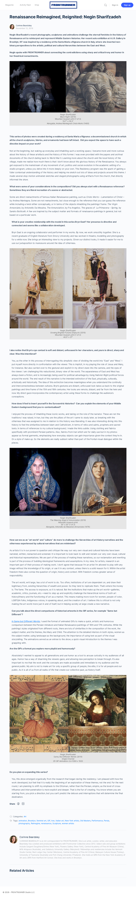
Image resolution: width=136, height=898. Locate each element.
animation (23, 820)
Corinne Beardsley (24, 25)
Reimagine (35, 823)
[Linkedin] (23, 804)
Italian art (60, 820)
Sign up (127, 5)
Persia (106, 820)
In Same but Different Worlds (26, 621)
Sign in (115, 5)
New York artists (72, 820)
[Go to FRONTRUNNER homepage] (63, 5)
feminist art (41, 820)
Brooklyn (32, 820)
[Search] (105, 5)
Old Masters (85, 820)
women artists (68, 823)
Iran (53, 820)
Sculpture (56, 823)
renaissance (46, 823)
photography (24, 823)
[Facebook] (18, 804)
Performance (97, 820)
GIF (48, 820)
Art (25, 816)
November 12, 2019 (24, 28)
